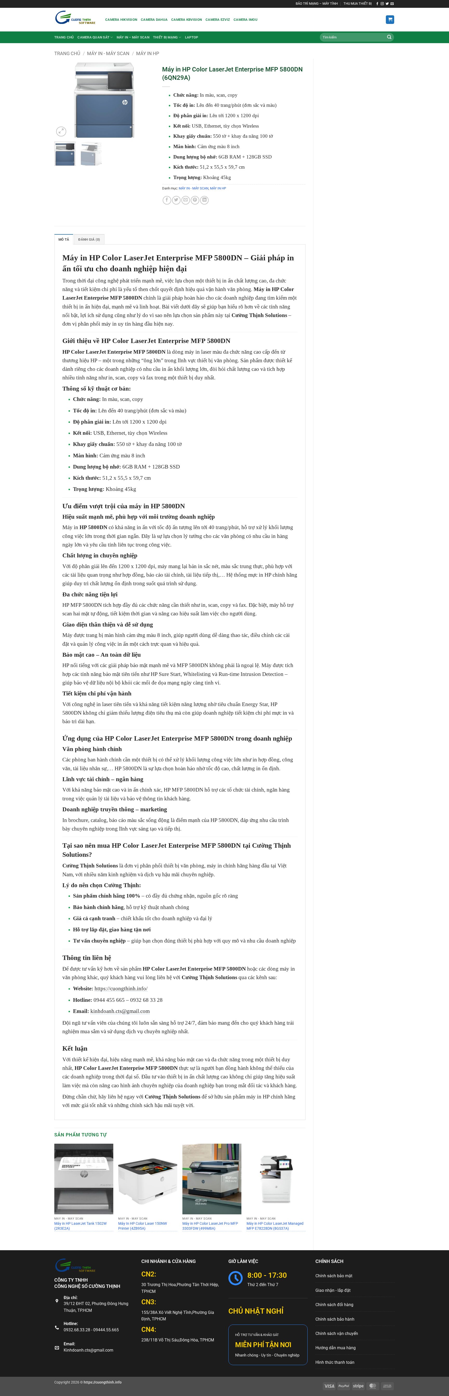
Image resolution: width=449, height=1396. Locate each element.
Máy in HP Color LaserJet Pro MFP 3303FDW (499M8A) (210, 1226)
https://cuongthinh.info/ (121, 988)
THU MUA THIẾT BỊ (358, 3)
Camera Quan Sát (93, 37)
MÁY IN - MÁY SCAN (108, 53)
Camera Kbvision (186, 20)
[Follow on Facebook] (377, 4)
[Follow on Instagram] (382, 4)
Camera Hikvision (121, 20)
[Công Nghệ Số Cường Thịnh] (75, 19)
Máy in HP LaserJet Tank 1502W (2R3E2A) (80, 1226)
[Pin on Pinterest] (195, 200)
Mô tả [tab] (63, 239)
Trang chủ (64, 37)
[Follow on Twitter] (387, 4)
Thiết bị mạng (165, 37)
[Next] (145, 100)
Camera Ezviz (218, 20)
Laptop (191, 37)
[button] (390, 19)
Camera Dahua (154, 20)
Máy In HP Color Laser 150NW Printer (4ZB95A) (142, 1226)
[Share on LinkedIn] (204, 200)
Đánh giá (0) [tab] (89, 239)
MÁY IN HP (147, 53)
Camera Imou (245, 20)
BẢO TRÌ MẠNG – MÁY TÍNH (317, 3)
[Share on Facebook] (167, 200)
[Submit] (389, 37)
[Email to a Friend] (185, 200)
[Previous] (63, 100)
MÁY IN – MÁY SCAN (133, 37)
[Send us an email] (392, 4)
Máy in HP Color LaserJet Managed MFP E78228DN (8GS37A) (275, 1226)
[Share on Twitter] (176, 200)
